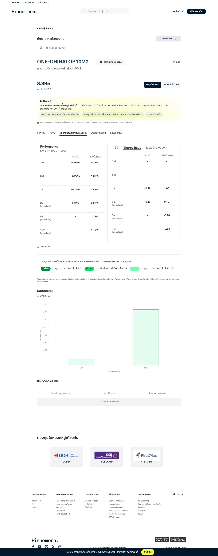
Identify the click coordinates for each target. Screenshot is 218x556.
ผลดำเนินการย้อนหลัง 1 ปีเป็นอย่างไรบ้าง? (60, 114)
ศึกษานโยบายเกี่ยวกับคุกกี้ (127, 552)
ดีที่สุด (46, 268)
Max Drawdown (156, 148)
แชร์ (178, 62)
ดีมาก (89, 268)
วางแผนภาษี (167, 39)
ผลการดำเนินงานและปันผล (72, 133)
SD (116, 148)
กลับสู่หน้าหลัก (45, 28)
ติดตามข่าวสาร (171, 85)
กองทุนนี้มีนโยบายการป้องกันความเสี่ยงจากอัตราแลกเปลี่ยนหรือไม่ (112, 114)
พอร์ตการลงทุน (98, 133)
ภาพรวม (41, 133)
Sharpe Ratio (132, 148)
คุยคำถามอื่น (155, 114)
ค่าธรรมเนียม (116, 133)
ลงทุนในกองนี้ (152, 85)
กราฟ (52, 133)
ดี (135, 268)
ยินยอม (147, 552)
